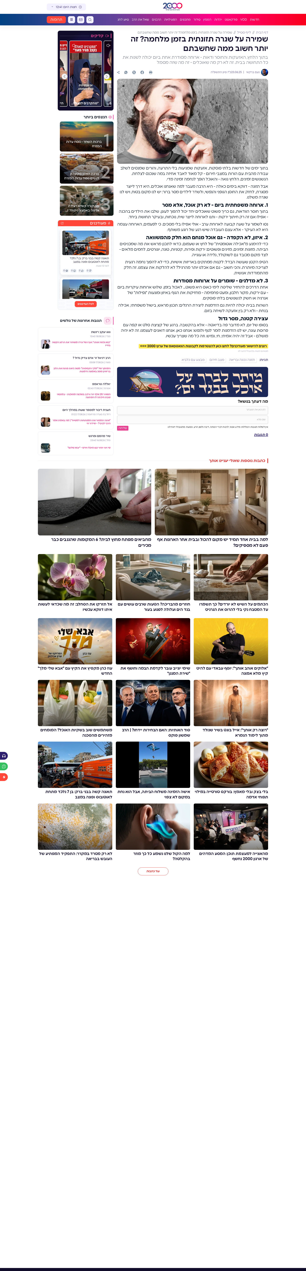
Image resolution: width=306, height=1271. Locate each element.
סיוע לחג (123, 19)
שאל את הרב (140, 19)
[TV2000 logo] (172, 7)
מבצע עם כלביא (193, 360)
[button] (107, 76)
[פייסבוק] (142, 72)
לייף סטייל (244, 32)
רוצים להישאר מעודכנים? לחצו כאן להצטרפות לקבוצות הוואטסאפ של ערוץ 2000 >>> (203, 346)
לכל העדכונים (86, 304)
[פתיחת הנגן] (4, 756)
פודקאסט (231, 19)
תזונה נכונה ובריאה (242, 360)
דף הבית (262, 32)
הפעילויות (170, 19)
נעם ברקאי (252, 72)
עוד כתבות (153, 871)
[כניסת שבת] (71, 19)
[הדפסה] (151, 72)
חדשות (254, 19)
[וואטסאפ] (126, 72)
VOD (243, 19)
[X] (134, 72)
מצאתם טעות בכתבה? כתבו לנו (253, 351)
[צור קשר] (80, 19)
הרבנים (156, 19)
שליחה (122, 428)
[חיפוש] (90, 19)
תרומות (56, 19)
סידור (197, 19)
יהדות (218, 19)
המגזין (207, 19)
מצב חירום (216, 360)
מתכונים (185, 19)
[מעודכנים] (4, 777)
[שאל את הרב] (4, 766)
